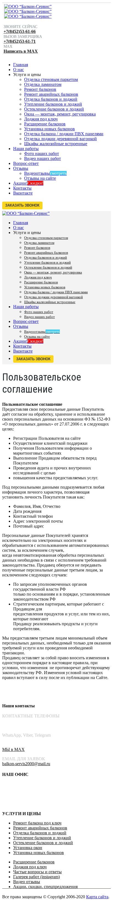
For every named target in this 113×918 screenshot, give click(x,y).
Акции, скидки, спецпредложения (45, 886)
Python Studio (46, 901)
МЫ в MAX (13, 749)
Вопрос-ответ (26, 163)
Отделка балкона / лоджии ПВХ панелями (63, 133)
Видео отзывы (26, 881)
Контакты (22, 188)
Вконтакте (23, 193)
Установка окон (27, 847)
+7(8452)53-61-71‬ (18, 725)
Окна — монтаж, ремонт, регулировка (60, 114)
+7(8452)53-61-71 (20, 41)
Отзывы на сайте (40, 178)
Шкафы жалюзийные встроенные (55, 143)
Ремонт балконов (40, 89)
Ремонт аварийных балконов (51, 94)
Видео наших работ (42, 158)
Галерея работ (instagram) (36, 876)
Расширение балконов (45, 124)
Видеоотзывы (45, 173)
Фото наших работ (41, 153)
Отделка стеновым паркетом (51, 79)
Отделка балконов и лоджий (50, 99)
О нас (18, 69)
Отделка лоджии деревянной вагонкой (60, 138)
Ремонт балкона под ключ (37, 823)
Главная (20, 64)
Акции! (28, 183)
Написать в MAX (21, 51)
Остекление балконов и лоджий (54, 109)
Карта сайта (97, 896)
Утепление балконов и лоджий (53, 104)
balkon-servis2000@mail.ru (26, 763)
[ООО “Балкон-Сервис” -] (28, 11)
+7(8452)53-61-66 (20, 31)
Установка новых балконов (49, 128)
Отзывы (20, 168)
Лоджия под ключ (41, 119)
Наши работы (26, 148)
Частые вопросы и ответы (37, 871)
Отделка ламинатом (42, 84)
